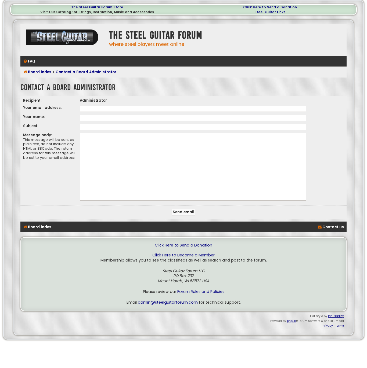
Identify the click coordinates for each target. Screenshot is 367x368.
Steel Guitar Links (269, 12)
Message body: (37, 135)
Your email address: (42, 107)
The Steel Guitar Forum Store (97, 7)
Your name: (34, 116)
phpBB (291, 321)
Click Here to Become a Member (183, 255)
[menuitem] (29, 61)
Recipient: (32, 100)
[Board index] (63, 39)
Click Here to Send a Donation (270, 7)
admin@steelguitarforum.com (168, 302)
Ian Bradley (336, 316)
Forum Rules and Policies (200, 291)
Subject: (30, 125)
